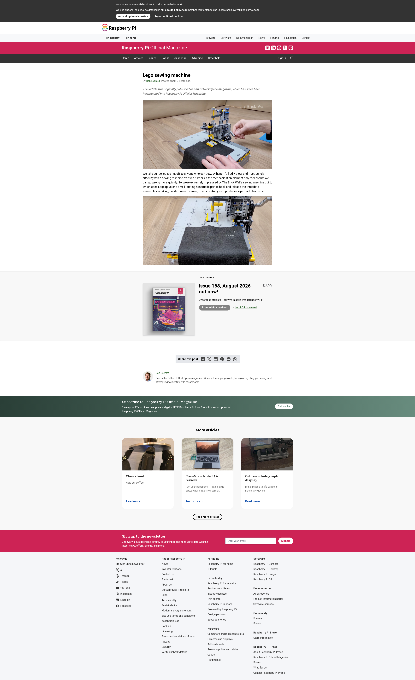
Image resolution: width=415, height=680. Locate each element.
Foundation (290, 37)
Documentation (244, 37)
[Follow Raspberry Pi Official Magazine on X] (285, 48)
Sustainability (169, 605)
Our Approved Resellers (175, 589)
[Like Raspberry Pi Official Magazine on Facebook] (279, 48)
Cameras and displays (220, 639)
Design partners (217, 614)
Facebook (125, 605)
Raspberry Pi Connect (265, 563)
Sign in (282, 58)
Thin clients (214, 598)
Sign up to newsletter (132, 563)
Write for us (260, 667)
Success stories (217, 619)
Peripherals (214, 659)
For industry (112, 37)
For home (130, 37)
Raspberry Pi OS (262, 579)
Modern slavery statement (176, 610)
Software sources (263, 604)
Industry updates (217, 593)
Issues (152, 58)
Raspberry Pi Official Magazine (270, 657)
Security (166, 646)
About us (167, 584)
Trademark (167, 579)
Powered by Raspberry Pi (222, 609)
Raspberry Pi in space (220, 604)
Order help (214, 58)
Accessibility (169, 600)
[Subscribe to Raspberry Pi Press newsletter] (267, 48)
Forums (274, 37)
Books (165, 58)
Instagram (126, 593)
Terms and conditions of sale (178, 636)
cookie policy (173, 10)
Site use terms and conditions (179, 615)
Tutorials (212, 569)
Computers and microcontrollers (226, 633)
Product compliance (219, 588)
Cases (211, 654)
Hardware (210, 37)
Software (226, 37)
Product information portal (268, 598)
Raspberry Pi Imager (265, 574)
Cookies (166, 626)
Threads (125, 575)
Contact (306, 37)
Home (125, 58)
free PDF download (246, 307)
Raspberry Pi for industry (222, 583)
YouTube (125, 587)
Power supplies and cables (223, 649)
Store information (263, 637)
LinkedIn (125, 599)
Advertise (197, 58)
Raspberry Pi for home (220, 563)
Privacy (166, 641)
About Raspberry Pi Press (268, 652)
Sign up (285, 540)
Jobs (164, 595)
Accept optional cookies (133, 16)
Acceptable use (170, 620)
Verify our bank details (174, 652)
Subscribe (180, 58)
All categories (261, 593)
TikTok (124, 581)
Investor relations (172, 569)
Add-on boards (216, 644)
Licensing (167, 631)
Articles (138, 58)
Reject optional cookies (169, 16)
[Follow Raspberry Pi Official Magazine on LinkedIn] (273, 48)
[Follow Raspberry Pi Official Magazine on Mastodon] (291, 48)
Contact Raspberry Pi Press (269, 672)
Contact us (168, 574)
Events (257, 623)
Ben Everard (153, 80)
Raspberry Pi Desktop (266, 569)
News (261, 37)
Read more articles (207, 516)
